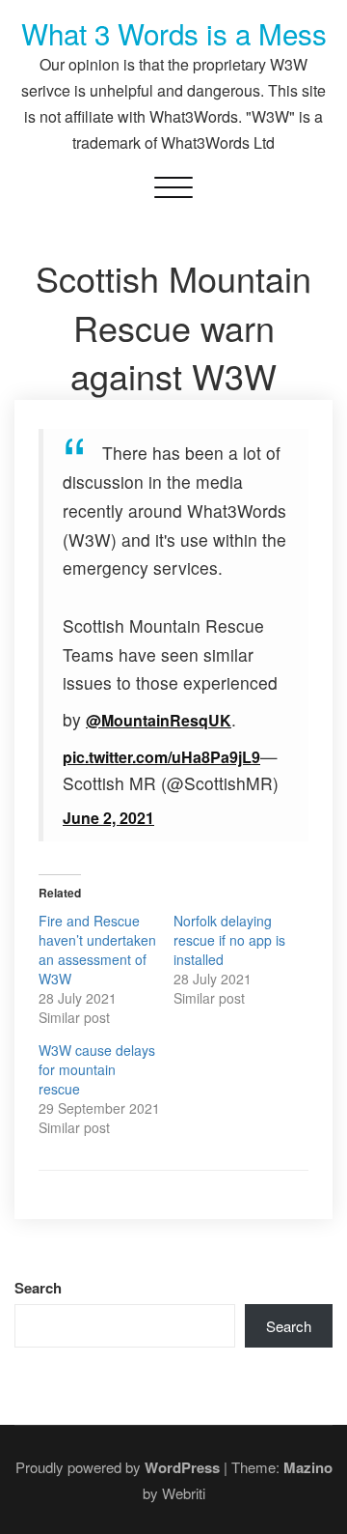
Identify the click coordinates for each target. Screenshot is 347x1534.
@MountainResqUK (158, 720)
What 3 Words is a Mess (174, 33)
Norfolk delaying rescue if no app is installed (229, 940)
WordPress (182, 1467)
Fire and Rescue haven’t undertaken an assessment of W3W (97, 949)
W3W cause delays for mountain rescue (97, 1069)
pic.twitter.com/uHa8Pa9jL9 (161, 757)
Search (38, 1288)
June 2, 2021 (108, 818)
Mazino (308, 1467)
